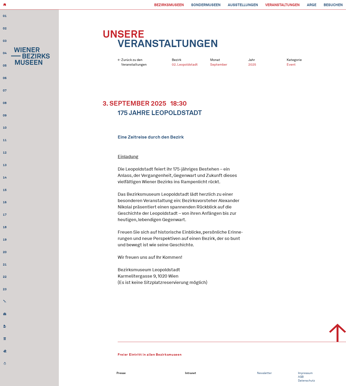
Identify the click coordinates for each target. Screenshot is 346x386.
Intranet (190, 373)
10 (5, 128)
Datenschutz (306, 380)
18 (5, 227)
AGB (301, 376)
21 (5, 265)
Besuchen (333, 5)
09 (5, 115)
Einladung (128, 156)
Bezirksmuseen (169, 5)
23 (5, 289)
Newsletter (264, 373)
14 (5, 177)
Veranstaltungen (282, 5)
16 (5, 202)
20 (5, 252)
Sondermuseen (206, 5)
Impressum (305, 373)
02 (5, 28)
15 (5, 190)
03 (5, 41)
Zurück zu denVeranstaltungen (134, 62)
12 (5, 153)
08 (5, 103)
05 (5, 66)
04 (5, 53)
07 (5, 90)
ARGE (311, 5)
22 (5, 277)
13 (5, 165)
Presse (121, 373)
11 (5, 140)
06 (5, 78)
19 (5, 240)
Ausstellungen (243, 5)
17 (5, 215)
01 (5, 16)
